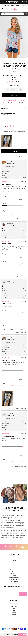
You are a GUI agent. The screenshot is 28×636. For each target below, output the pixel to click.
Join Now (23, 594)
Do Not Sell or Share (14, 579)
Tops (14, 610)
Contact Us (14, 573)
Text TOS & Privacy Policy (14, 566)
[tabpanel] (14, 37)
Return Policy (14, 562)
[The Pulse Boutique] (14, 9)
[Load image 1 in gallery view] (14, 37)
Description (5, 108)
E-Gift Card (14, 620)
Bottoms (14, 614)
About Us (14, 560)
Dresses (14, 612)
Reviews (14, 575)
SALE (14, 622)
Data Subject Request (14, 577)
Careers (14, 564)
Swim (14, 608)
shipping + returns (8, 114)
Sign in (5, 103)
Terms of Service (14, 570)
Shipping (14, 572)
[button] (14, 82)
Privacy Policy (14, 568)
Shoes (14, 616)
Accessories (14, 618)
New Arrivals (14, 606)
